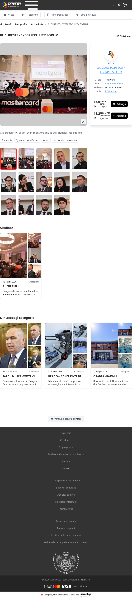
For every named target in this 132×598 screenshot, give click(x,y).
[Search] (113, 5)
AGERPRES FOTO (114, 83)
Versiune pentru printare (67, 418)
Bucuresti (6, 140)
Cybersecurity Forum (27, 140)
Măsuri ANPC (81, 586)
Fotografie (21, 24)
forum (45, 140)
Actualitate (37, 24)
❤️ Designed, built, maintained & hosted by (60, 594)
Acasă (8, 24)
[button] (31, 5)
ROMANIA (111, 91)
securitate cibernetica (65, 140)
